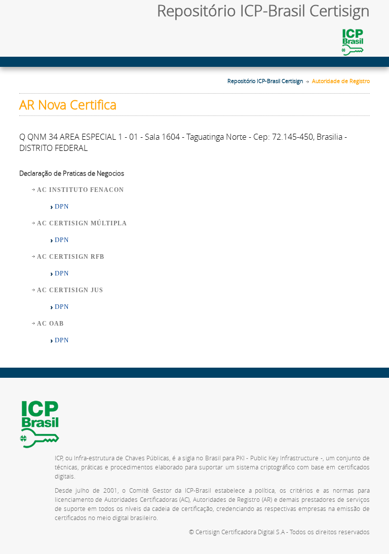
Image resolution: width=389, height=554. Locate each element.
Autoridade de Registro (341, 81)
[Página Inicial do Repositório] (57, 14)
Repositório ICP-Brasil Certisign (265, 81)
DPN (62, 206)
